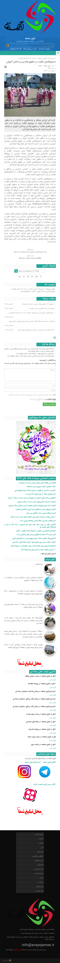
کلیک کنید (52, 695)
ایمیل (52, 390)
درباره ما (40, 882)
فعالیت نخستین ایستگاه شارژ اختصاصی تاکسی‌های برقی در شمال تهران (31, 321)
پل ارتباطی (39, 564)
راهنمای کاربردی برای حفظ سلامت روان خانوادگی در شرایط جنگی (33, 546)
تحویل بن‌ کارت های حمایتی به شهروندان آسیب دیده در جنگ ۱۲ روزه (31, 498)
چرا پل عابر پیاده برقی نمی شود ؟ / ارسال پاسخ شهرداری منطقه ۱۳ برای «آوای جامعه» (23, 606)
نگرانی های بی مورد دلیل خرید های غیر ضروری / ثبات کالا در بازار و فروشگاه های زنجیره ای (30, 525)
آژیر (42, 847)
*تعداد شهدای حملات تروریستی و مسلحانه (41, 486)
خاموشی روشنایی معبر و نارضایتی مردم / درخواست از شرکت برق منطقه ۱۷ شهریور (23, 579)
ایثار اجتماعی (38, 869)
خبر (53, 66)
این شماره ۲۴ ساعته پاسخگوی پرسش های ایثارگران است (35, 534)
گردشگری (40, 864)
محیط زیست (38, 873)
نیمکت (40, 66)
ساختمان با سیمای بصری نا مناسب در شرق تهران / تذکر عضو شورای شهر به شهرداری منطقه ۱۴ (23, 592)
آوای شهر (40, 851)
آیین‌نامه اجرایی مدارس (36, 289)
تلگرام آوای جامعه (49, 762)
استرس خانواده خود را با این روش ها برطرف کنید (37, 549)
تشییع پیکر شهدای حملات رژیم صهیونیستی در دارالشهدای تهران (33, 538)
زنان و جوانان (39, 860)
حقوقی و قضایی (37, 856)
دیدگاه (52, 370)
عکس (41, 877)
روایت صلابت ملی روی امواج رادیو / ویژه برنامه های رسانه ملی (33, 542)
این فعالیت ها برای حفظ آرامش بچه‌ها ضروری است (37, 520)
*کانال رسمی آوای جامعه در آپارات (44, 784)
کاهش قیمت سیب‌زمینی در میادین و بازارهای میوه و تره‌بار (36, 330)
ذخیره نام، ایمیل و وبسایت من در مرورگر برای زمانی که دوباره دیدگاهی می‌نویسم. (31, 394)
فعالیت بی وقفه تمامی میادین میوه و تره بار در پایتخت (37, 482)
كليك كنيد (52, 680)
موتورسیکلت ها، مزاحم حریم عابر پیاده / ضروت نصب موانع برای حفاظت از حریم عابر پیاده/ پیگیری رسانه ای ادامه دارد (23, 620)
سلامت (41, 838)
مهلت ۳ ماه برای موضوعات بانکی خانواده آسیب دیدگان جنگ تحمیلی (32, 505)
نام (53, 385)
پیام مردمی (39, 890)
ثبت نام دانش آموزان (19, 289)
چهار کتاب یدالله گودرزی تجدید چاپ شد (41, 308)
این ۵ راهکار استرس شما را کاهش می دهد (40, 513)
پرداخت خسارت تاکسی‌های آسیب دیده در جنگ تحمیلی (36, 501)
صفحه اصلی (39, 834)
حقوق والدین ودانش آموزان (46, 291)
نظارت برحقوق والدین (28, 291)
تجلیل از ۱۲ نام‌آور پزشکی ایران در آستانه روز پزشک (38, 304)
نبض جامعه (47, 66)
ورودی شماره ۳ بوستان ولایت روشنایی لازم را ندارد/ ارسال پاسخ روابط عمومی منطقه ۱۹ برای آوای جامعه (23, 646)
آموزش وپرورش (50, 289)
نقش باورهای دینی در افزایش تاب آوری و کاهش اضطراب (35, 509)
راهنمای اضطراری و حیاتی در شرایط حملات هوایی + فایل (35, 530)
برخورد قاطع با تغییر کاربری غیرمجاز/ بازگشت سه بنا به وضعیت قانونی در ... (30, 313)
